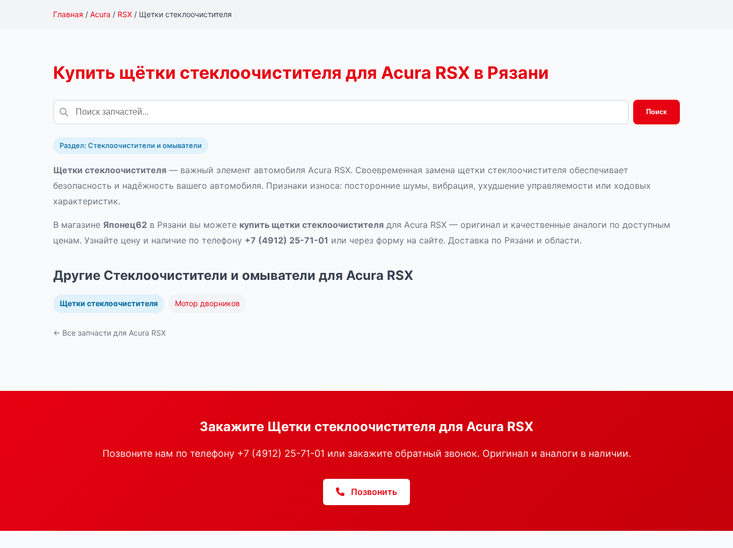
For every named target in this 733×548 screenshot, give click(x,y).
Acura (100, 14)
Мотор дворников (207, 303)
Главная (68, 14)
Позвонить (373, 491)
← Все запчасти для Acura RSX (109, 332)
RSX (125, 14)
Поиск (656, 112)
